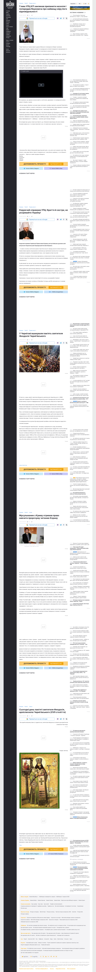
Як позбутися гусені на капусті (34, 948)
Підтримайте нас (80, 8)
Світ (7, 18)
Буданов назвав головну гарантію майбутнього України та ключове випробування (79, 593)
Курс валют (46, 904)
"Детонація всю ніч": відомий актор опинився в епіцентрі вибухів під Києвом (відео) (80, 553)
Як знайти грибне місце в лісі (73, 929)
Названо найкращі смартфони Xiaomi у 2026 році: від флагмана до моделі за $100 (80, 166)
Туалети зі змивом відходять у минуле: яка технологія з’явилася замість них (79, 485)
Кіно (37, 939)
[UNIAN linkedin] (46, 956)
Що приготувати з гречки (26, 927)
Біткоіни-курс (24, 908)
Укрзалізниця (80, 906)
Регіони (8, 21)
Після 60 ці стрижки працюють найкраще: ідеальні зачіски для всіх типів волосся (79, 406)
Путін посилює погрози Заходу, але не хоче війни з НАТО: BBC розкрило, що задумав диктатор (79, 346)
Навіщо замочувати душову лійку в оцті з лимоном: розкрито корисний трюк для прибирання (79, 148)
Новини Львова (49, 900)
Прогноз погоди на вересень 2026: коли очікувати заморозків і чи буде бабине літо (79, 632)
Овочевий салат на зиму (31, 942)
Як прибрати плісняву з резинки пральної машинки (32, 929)
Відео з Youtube (9, 40)
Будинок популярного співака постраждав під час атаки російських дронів (78, 502)
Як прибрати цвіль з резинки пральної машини (55, 929)
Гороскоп (23, 917)
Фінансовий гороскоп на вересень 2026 (68, 919)
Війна (7, 12)
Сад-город (23, 948)
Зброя (7, 29)
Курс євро (40, 904)
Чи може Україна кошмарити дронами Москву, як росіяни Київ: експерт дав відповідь (79, 225)
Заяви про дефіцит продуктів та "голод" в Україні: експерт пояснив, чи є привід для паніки (79, 443)
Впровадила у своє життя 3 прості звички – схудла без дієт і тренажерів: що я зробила (79, 341)
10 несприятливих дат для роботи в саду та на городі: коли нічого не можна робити (79, 754)
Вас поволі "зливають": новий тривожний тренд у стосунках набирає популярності (79, 161)
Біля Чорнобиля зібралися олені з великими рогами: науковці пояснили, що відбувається (79, 677)
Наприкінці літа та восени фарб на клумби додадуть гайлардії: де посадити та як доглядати (79, 772)
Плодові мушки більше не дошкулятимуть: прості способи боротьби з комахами (79, 434)
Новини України (25, 900)
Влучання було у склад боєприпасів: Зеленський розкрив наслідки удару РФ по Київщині (79, 325)
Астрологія (46, 939)
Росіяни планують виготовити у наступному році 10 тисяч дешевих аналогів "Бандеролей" (80, 863)
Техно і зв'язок (9, 26)
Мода (51, 939)
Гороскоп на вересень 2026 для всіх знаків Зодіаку (38, 917)
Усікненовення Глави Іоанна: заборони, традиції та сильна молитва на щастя (79, 759)
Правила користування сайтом (26, 968)
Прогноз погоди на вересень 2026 (63, 911)
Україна (8, 14)
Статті (7, 41)
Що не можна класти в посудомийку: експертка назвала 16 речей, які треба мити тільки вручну (80, 744)
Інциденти (8, 31)
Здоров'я (8, 32)
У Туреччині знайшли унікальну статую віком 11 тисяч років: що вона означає (78, 277)
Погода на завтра (25, 913)
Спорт (7, 23)
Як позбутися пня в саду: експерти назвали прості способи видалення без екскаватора (79, 156)
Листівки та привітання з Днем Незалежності (46, 935)
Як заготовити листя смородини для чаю (76, 925)
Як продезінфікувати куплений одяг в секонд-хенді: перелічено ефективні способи (80, 890)
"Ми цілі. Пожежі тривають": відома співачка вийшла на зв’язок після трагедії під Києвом (79, 143)
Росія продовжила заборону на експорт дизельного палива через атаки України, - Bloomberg (79, 81)
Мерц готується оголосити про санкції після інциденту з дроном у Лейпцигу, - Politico (78, 372)
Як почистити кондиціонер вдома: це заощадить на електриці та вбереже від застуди (80, 90)
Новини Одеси (81, 900)
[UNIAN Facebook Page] (41, 956)
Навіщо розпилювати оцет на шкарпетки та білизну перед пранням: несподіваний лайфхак (78, 354)
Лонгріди (8, 46)
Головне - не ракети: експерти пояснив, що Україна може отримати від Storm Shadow (79, 98)
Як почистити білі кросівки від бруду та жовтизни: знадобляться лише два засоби (79, 107)
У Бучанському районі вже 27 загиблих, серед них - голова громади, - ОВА (79, 563)
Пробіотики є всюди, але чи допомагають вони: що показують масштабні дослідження (77, 25)
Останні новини (77, 12)
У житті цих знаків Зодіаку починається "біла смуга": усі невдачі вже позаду (79, 473)
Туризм (8, 34)
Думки (7, 44)
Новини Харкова (41, 900)
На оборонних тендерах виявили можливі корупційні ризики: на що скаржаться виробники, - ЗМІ (79, 205)
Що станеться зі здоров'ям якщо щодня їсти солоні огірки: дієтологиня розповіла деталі (79, 786)
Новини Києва (57, 900)
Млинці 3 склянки (42, 942)
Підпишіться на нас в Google (38, 18)
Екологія (8, 20)
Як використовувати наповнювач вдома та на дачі (44, 927)
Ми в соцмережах (71, 968)
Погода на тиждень (34, 911)
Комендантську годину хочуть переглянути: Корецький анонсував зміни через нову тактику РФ (79, 112)
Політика (8, 15)
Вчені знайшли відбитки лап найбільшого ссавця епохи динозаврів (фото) (78, 808)
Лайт (7, 28)
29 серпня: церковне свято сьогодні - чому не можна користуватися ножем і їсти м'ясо (79, 777)
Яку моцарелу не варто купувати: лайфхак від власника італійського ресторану (79, 377)
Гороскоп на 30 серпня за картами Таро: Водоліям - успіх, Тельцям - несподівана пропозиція (79, 200)
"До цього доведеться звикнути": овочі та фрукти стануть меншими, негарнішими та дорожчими (79, 195)
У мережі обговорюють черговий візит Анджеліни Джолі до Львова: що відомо (80, 263)
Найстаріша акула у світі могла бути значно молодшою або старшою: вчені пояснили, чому (79, 134)
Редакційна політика (60, 968)
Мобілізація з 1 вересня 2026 (62, 896)
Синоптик (74, 911)
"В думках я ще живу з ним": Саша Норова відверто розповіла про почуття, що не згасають (80, 363)
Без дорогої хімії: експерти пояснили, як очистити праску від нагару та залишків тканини (80, 258)
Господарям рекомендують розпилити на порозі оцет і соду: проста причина (79, 253)
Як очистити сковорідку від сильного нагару (37, 925)
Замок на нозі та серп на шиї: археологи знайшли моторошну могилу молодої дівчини (78, 558)
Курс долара (34, 904)
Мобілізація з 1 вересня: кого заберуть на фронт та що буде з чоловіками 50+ (80, 749)
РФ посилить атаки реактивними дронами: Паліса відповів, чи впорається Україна (79, 497)
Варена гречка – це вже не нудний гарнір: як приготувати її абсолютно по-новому (79, 453)
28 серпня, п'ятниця (76, 859)
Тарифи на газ (50, 906)
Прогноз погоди (25, 911)
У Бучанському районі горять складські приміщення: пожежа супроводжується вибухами (79, 868)
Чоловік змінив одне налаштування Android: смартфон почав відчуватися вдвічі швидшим (80, 847)
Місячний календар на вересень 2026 (39, 919)
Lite (22, 939)
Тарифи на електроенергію (56, 904)
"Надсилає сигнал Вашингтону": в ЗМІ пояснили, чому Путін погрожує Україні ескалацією (79, 877)
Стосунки (66, 939)
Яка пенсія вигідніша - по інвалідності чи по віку (65, 906)
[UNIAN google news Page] (48, 956)
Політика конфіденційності (41, 968)
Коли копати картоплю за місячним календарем (31, 950)
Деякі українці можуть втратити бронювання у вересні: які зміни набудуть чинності (79, 686)
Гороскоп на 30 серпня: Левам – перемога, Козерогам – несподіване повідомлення (79, 235)
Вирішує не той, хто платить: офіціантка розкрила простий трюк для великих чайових (78, 516)
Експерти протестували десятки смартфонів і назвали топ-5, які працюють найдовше (79, 463)
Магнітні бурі (43, 911)
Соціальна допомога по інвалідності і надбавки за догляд (33, 906)
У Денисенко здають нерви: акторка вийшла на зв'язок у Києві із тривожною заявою (79, 272)
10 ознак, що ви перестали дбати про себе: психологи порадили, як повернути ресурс (80, 468)
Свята (55, 939)
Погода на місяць (51, 911)
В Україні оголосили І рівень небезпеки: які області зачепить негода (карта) (79, 702)
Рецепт (25, 939)
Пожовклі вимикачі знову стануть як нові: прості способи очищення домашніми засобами (80, 230)
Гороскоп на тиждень (54, 919)
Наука (7, 25)
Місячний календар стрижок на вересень (71, 917)
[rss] (56, 956)
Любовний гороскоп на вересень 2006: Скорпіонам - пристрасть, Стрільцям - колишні (79, 129)
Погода (7, 37)
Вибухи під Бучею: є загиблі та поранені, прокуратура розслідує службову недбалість (78, 764)
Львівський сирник (45, 944)
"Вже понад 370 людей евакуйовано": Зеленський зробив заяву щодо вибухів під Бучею (79, 548)
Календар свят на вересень (63, 935)
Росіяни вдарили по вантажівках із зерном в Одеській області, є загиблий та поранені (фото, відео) (79, 739)
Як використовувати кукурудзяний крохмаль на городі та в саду (58, 950)
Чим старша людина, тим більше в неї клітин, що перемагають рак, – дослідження (79, 791)
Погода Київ (80, 911)
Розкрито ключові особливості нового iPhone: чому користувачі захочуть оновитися (79, 390)
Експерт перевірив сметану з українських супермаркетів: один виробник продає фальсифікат (80, 448)
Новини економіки (25, 904)
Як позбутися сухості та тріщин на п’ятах (57, 925)
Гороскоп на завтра (25, 919)
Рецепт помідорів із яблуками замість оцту (30, 944)
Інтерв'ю (8, 43)
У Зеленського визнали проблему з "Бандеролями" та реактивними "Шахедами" (79, 30)
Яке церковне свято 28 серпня (38, 933)
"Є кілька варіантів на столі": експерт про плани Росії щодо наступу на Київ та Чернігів (80, 382)
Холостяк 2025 (31, 939)
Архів (7, 49)
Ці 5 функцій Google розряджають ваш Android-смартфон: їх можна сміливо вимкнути (79, 20)
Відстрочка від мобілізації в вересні (69, 900)
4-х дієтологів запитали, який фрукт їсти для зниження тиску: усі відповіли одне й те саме (80, 796)
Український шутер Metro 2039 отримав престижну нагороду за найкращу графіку (79, 572)
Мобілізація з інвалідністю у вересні (47, 896)
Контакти (8, 52)
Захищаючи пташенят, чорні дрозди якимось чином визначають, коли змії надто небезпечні (80, 813)
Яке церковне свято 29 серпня (53, 933)
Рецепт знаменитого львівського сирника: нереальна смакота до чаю (62, 942)
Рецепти (23, 942)
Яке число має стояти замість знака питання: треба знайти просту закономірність (79, 268)
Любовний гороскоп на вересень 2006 (29, 921)
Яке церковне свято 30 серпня (28, 935)
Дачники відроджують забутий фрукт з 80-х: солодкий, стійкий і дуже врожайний (78, 240)
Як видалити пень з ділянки (63, 927)
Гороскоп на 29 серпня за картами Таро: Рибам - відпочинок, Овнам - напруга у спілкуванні (79, 707)
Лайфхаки (23, 925)
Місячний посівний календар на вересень (51, 948)
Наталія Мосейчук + (33, 896)
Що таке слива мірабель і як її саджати (29, 952)
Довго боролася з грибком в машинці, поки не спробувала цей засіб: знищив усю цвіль (79, 458)
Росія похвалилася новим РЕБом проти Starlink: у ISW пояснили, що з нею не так (79, 659)
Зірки (71, 939)
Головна (8, 10)
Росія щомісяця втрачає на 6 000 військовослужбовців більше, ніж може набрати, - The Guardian (79, 842)
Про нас (52, 968)
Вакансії (8, 50)
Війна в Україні (24, 896)
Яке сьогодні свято (26, 933)
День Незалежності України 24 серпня (70, 933)
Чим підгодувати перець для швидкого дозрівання (73, 948)
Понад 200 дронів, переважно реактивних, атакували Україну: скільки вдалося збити (79, 117)
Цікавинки (8, 36)
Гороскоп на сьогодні (56, 917)
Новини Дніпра (33, 900)
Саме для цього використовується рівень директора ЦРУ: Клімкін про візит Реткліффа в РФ (79, 851)
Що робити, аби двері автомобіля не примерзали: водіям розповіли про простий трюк (79, 220)
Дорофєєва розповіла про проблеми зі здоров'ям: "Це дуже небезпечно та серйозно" (79, 667)
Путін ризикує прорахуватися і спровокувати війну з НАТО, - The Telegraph (78, 672)
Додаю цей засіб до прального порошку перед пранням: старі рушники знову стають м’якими (79, 507)
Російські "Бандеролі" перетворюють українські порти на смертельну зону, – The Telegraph (80, 588)
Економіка (8, 17)
